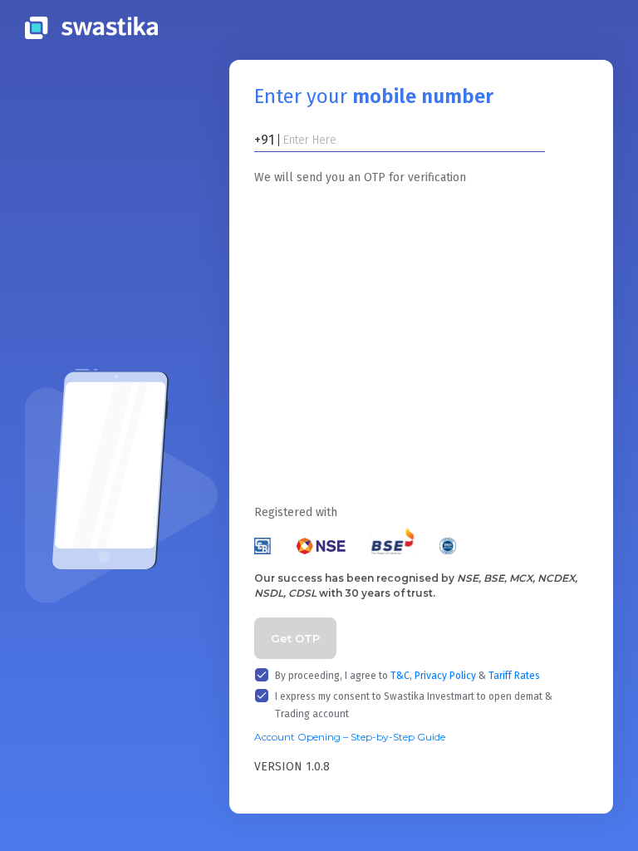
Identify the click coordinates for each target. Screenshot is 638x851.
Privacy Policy (445, 675)
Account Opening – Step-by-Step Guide (349, 736)
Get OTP (295, 638)
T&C (400, 675)
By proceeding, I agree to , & (407, 675)
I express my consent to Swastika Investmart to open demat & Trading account (413, 705)
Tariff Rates (514, 675)
